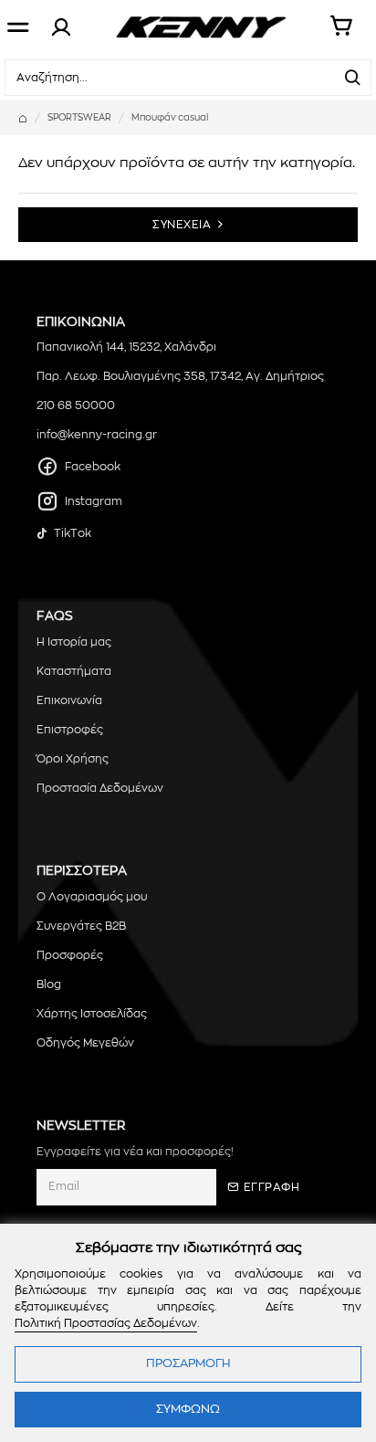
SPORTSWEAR (79, 117)
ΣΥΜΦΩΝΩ (188, 1410)
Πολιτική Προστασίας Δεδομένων (106, 1323)
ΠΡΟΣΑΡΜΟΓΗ (188, 1364)
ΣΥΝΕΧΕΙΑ (181, 224)
